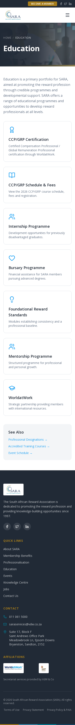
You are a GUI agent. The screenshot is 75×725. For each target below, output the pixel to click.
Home (7, 37)
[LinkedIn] (70, 3)
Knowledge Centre (15, 582)
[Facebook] (61, 3)
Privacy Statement (33, 710)
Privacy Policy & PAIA (59, 710)
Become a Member (42, 3)
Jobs (6, 589)
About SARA (11, 549)
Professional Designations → (28, 439)
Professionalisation (16, 562)
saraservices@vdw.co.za (25, 624)
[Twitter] (65, 3)
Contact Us (10, 596)
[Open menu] (67, 15)
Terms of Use (12, 710)
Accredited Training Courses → (29, 446)
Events (7, 576)
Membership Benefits (17, 556)
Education (10, 569)
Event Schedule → (20, 453)
